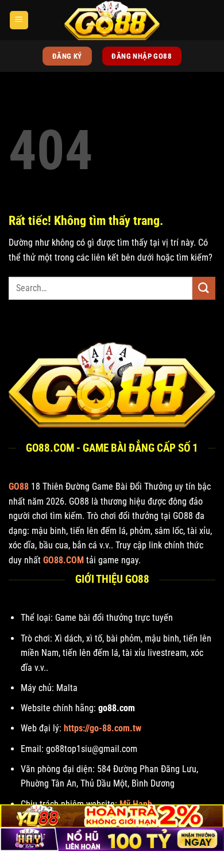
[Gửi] (203, 288)
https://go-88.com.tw (102, 728)
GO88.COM (63, 560)
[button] (19, 20)
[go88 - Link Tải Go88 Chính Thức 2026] (112, 20)
